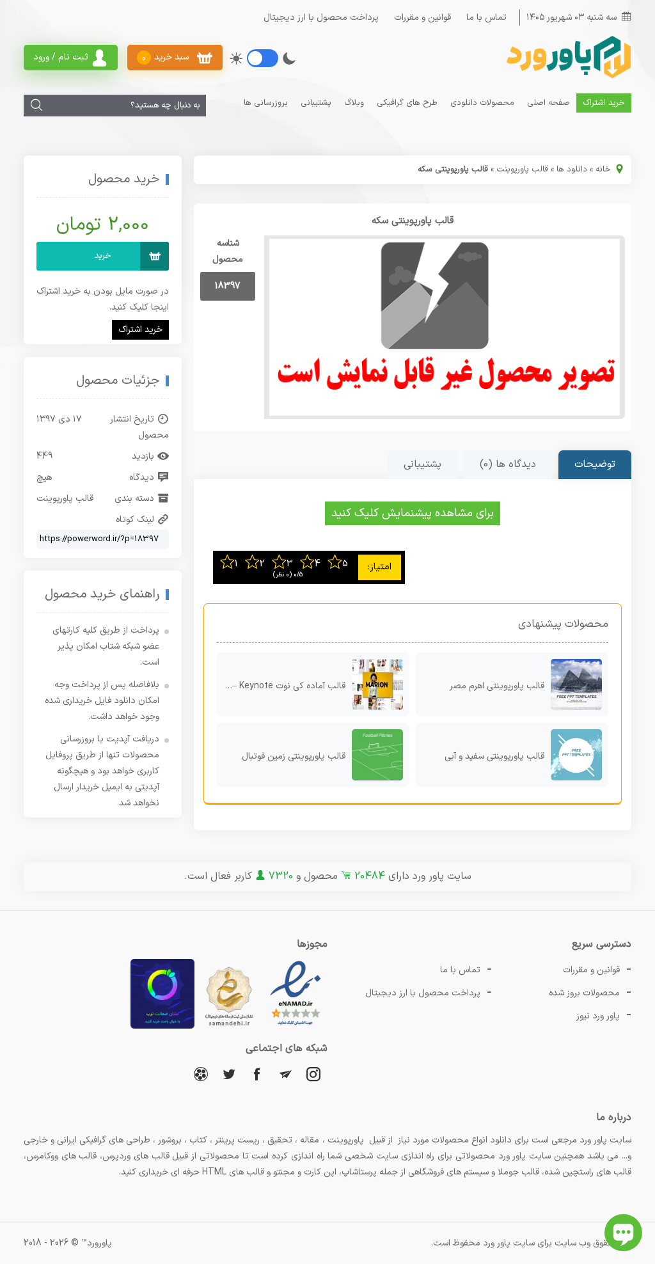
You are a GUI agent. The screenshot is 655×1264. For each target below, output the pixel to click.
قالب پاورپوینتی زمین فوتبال (293, 756)
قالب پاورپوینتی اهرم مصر (497, 686)
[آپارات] (201, 1073)
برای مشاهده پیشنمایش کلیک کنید (412, 513)
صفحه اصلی (548, 103)
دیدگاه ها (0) (508, 464)
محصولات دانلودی (482, 103)
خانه (603, 169)
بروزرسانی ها (266, 103)
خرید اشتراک (604, 103)
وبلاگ (354, 103)
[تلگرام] (285, 1073)
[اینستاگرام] (313, 1073)
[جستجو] (36, 105)
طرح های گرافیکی (407, 103)
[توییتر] (229, 1073)
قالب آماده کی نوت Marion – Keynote (281, 686)
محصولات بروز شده (584, 993)
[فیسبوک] (257, 1073)
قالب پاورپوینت (522, 169)
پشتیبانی (316, 103)
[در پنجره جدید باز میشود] (296, 1026)
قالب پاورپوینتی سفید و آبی (494, 756)
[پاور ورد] (567, 77)
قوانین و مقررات (422, 17)
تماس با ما (486, 17)
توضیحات (594, 464)
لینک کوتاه (135, 519)
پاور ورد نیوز (598, 1016)
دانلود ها (571, 169)
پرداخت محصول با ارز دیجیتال (321, 17)
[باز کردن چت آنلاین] (623, 1232)
